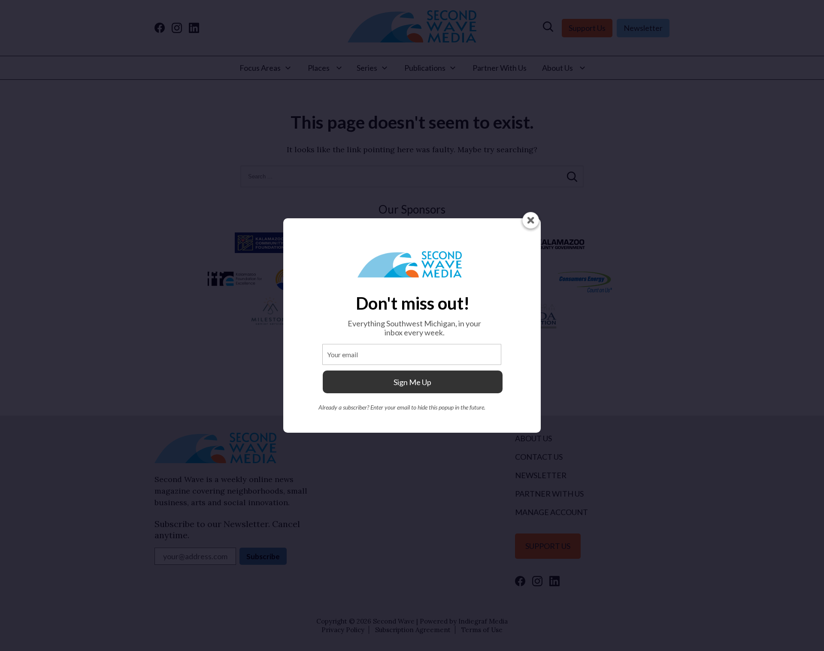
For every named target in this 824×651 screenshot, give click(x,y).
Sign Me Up (412, 382)
